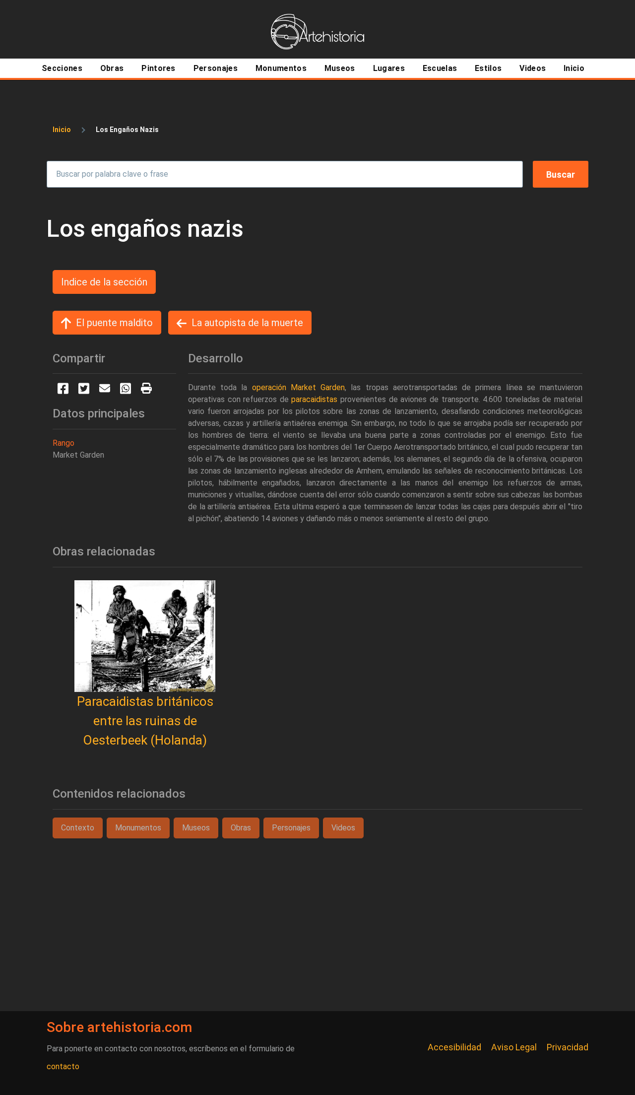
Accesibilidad (454, 1047)
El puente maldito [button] (114, 323)
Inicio (62, 130)
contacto (63, 1066)
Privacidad (567, 1047)
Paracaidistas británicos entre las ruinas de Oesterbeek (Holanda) (145, 721)
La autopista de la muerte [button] (247, 323)
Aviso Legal (514, 1047)
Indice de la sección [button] (104, 282)
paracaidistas (314, 399)
